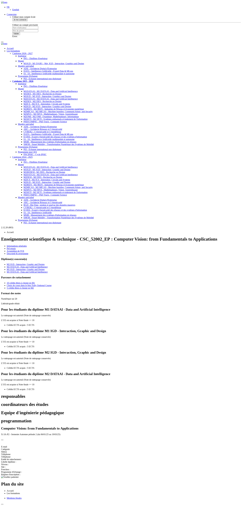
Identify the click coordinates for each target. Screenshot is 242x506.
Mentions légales (14, 498)
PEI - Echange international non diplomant (42, 78)
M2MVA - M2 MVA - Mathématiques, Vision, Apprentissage (51, 114)
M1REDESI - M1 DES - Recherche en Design (44, 172)
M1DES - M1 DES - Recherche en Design (42, 94)
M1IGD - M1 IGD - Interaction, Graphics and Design (47, 96)
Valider (16, 34)
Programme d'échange (28, 76)
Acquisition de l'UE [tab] (15, 251)
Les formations (13, 51)
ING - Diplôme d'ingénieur (35, 58)
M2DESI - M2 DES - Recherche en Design (43, 177)
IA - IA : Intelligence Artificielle (38, 212)
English (15, 9)
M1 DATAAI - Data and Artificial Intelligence (27, 272)
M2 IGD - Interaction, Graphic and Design (26, 264)
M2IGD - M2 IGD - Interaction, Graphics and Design (47, 106)
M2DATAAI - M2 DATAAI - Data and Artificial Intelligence (51, 99)
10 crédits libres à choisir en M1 (21, 283)
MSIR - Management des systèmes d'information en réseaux (50, 142)
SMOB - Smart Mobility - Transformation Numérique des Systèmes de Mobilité (59, 144)
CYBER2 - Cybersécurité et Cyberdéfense (42, 132)
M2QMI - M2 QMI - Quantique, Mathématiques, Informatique (51, 116)
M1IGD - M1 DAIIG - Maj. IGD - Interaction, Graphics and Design (54, 63)
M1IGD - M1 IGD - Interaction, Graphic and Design (47, 169)
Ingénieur (22, 56)
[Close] (2, 439)
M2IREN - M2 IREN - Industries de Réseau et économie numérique (54, 109)
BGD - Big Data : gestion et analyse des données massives (49, 205)
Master (21, 61)
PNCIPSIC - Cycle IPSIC (35, 154)
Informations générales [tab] (17, 246)
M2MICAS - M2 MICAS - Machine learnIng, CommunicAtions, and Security (58, 111)
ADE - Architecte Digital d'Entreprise (40, 68)
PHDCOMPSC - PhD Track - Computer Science (45, 121)
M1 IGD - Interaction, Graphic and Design (26, 269)
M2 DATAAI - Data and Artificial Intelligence (27, 267)
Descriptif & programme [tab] (17, 253)
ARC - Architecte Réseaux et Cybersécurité (43, 129)
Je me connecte (19, 20)
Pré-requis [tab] (11, 248)
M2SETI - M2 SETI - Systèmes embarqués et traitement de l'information (56, 119)
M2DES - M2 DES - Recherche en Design (42, 101)
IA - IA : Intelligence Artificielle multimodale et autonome (49, 73)
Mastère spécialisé (26, 66)
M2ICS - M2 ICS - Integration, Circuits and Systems (47, 104)
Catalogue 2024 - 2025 (22, 157)
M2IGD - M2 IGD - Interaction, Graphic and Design (47, 182)
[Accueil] (4, 2)
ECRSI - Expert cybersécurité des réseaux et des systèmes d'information (55, 137)
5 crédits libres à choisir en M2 (20, 288)
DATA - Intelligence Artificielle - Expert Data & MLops (48, 71)
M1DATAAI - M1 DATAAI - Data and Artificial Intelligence (51, 91)
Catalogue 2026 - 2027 (22, 53)
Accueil (10, 48)
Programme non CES (27, 152)
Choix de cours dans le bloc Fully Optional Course (29, 285)
